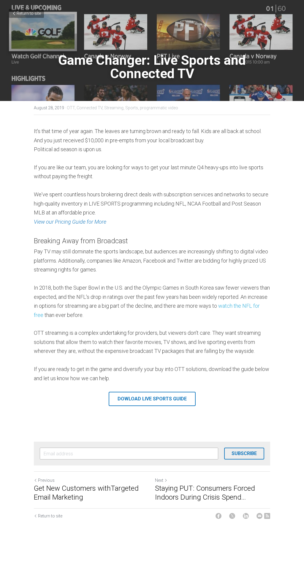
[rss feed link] (267, 516)
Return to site (29, 13)
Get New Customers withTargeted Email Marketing (86, 492)
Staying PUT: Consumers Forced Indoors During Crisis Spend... (205, 492)
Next (159, 480)
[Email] (259, 516)
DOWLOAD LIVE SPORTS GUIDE (152, 399)
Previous (46, 480)
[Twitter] (232, 516)
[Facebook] (218, 516)
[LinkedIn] (246, 516)
